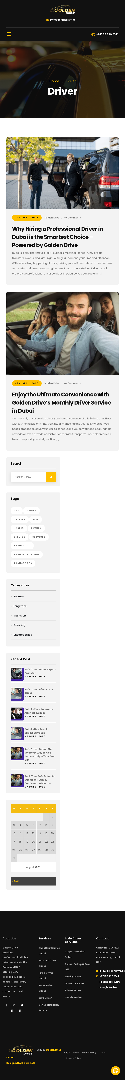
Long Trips (20, 606)
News (76, 1052)
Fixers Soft (28, 1063)
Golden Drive (51, 217)
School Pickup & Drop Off (77, 966)
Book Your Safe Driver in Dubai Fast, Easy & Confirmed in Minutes (39, 780)
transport (22, 545)
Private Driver (73, 990)
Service (19, 537)
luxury (36, 528)
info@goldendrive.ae (63, 19)
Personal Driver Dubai (48, 963)
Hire (36, 519)
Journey (19, 596)
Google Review (108, 987)
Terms (102, 1052)
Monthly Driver (73, 997)
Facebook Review (109, 981)
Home (55, 81)
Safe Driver (45, 998)
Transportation (26, 554)
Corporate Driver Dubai (75, 954)
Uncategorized (23, 634)
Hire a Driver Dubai (46, 975)
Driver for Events (74, 983)
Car (16, 510)
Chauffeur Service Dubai (49, 950)
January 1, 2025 (27, 217)
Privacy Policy (73, 1058)
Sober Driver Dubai (46, 988)
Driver (71, 81)
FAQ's (67, 1052)
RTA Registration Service (49, 1007)
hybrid (19, 528)
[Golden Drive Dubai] (62, 9)
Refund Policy (89, 1052)
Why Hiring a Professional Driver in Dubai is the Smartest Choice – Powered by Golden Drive (57, 237)
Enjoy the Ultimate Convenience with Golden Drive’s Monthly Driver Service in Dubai (61, 403)
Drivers (19, 519)
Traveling (19, 625)
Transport (20, 615)
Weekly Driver (73, 976)
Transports (23, 563)
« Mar (15, 881)
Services (38, 537)
